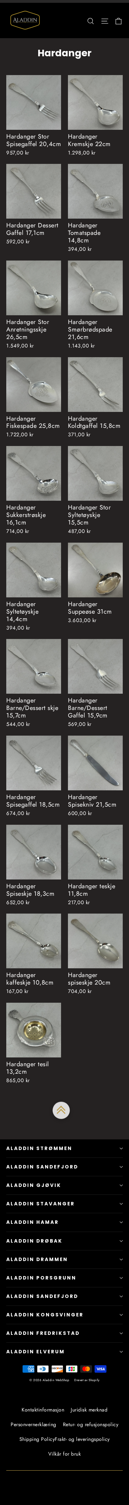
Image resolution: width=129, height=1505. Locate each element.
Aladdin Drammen (37, 1259)
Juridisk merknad (89, 1409)
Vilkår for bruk (64, 1453)
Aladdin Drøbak (34, 1241)
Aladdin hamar (32, 1222)
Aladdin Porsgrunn (41, 1277)
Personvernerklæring (33, 1424)
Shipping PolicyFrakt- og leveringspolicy (64, 1439)
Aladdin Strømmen (39, 1148)
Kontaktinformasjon (43, 1409)
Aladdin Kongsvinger (45, 1314)
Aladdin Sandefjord (42, 1166)
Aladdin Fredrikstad (43, 1333)
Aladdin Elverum (35, 1351)
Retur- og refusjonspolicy (91, 1424)
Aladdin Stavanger (40, 1203)
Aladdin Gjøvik (33, 1185)
